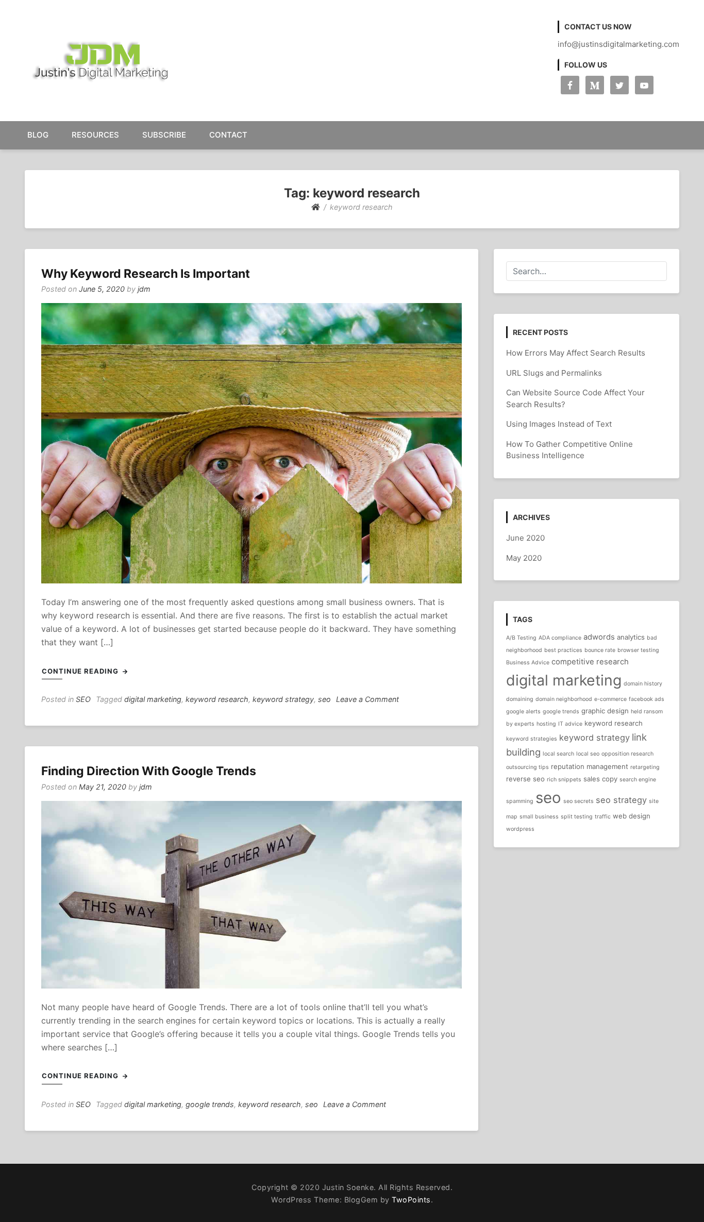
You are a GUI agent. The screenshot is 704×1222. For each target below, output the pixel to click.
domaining (519, 699)
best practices (563, 650)
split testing (577, 816)
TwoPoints (411, 1199)
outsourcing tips (527, 767)
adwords (599, 637)
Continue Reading (81, 671)
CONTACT (228, 135)
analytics (631, 637)
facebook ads (646, 699)
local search (558, 753)
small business (539, 816)
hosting (546, 724)
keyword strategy (283, 699)
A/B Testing (521, 637)
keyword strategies (531, 738)
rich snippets (564, 779)
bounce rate (599, 650)
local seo (587, 753)
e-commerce (610, 699)
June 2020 (525, 538)
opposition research (627, 753)
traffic (603, 816)
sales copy (600, 779)
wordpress (520, 829)
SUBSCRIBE (164, 135)
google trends (210, 1104)
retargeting (645, 767)
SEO (83, 699)
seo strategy (621, 800)
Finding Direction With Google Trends (148, 771)
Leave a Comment (367, 699)
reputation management (589, 766)
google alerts (523, 711)
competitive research (590, 661)
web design (631, 816)
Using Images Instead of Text (559, 424)
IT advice (570, 724)
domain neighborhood (563, 699)
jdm (144, 288)
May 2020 (524, 558)
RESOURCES (95, 135)
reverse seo (525, 779)
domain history (643, 683)
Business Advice (527, 662)
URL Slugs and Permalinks (554, 373)
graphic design (605, 711)
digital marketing (152, 699)
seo (324, 699)
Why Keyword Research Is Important (145, 273)
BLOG (37, 135)
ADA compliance (560, 637)
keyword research (217, 699)
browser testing (638, 650)
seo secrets (578, 801)
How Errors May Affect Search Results (575, 353)
